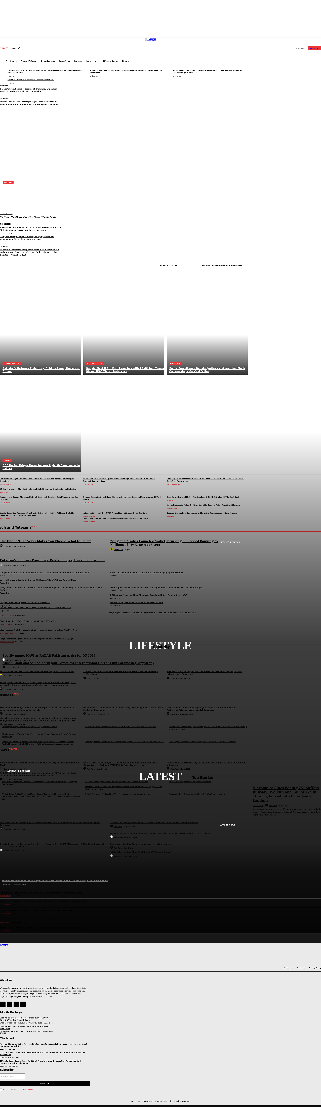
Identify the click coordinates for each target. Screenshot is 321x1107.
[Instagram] (9, 1004)
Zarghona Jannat (12, 660)
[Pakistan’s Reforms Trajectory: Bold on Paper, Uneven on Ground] (40, 326)
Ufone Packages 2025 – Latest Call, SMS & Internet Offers (24, 1031)
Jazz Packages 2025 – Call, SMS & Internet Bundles (21, 1023)
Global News (175, 363)
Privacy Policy (28, 1089)
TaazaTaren (10, 667)
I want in (44, 1083)
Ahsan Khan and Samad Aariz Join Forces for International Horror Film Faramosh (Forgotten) (78, 663)
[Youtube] (23, 1004)
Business (7, 460)
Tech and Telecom (12, 363)
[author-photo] (4, 660)
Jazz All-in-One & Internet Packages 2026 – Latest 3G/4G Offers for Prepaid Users (24, 1019)
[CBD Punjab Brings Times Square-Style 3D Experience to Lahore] (40, 423)
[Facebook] (3, 1004)
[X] (16, 1004)
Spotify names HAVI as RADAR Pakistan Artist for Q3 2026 (49, 655)
